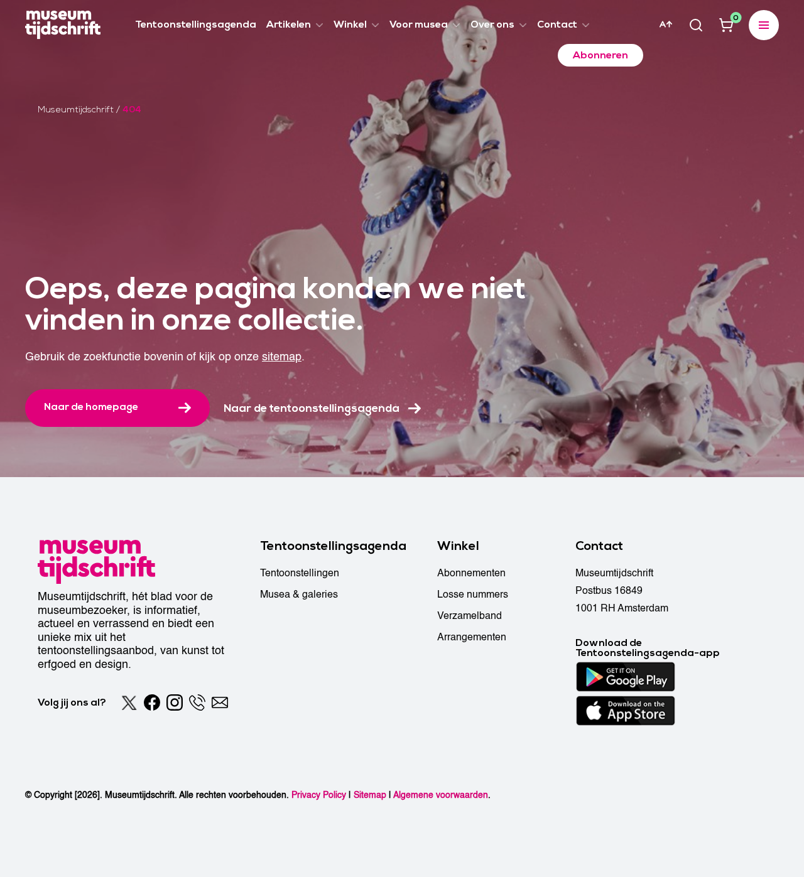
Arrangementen (471, 637)
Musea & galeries (299, 594)
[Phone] (197, 702)
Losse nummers (472, 594)
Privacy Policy (318, 795)
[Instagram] (174, 702)
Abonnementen (471, 573)
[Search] (696, 25)
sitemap (282, 357)
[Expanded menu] (764, 25)
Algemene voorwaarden (440, 795)
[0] (726, 25)
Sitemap (370, 795)
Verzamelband (469, 616)
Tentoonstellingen (299, 573)
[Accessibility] (665, 24)
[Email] (220, 702)
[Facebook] (152, 702)
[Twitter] (129, 702)
